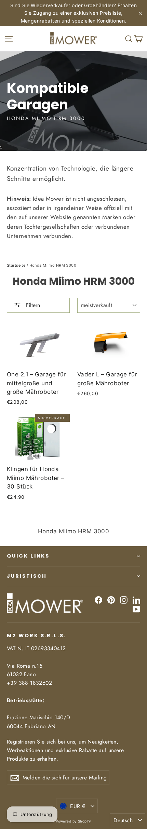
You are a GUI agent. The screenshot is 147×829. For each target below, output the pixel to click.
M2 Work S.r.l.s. (36, 635)
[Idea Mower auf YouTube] (136, 609)
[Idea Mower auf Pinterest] (111, 599)
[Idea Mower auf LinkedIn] (136, 599)
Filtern (32, 305)
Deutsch (123, 820)
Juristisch (27, 576)
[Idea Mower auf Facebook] (98, 599)
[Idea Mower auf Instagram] (124, 599)
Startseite (16, 265)
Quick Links (28, 555)
